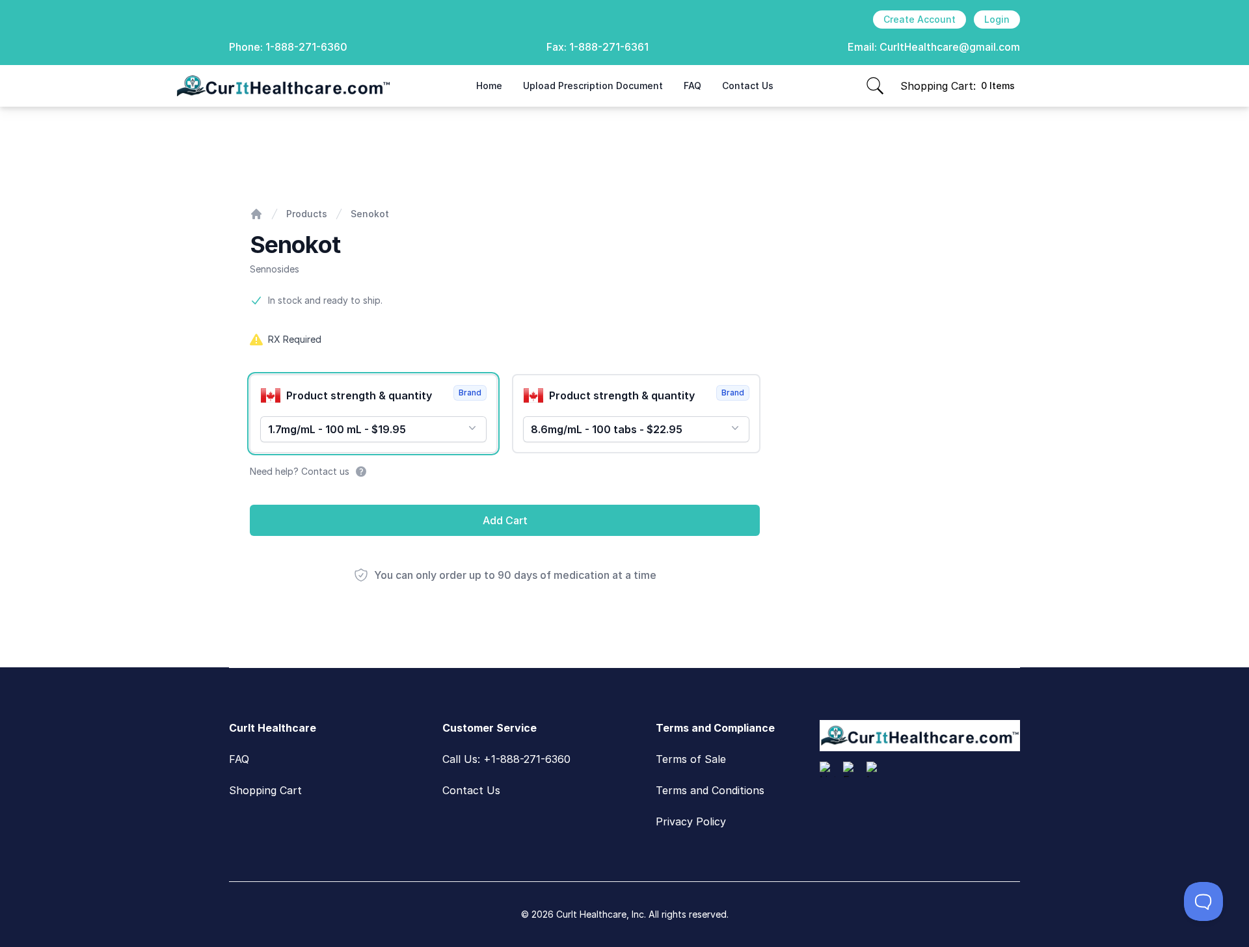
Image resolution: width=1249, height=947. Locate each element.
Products (306, 213)
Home (489, 85)
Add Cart (505, 520)
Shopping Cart (265, 790)
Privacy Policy (691, 821)
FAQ (692, 85)
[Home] (256, 213)
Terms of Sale (691, 759)
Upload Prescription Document (593, 85)
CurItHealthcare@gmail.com (950, 46)
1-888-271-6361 (609, 46)
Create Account (919, 19)
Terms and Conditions (710, 790)
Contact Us (747, 85)
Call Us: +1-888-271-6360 (506, 759)
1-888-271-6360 (306, 46)
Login (997, 19)
